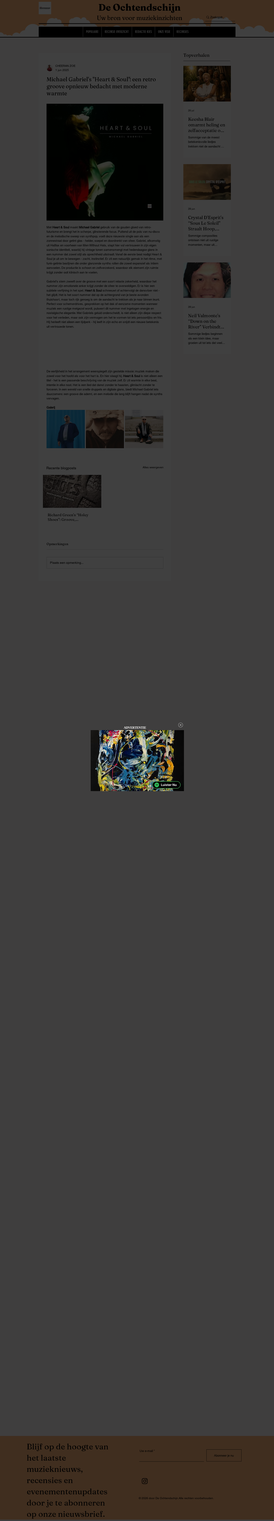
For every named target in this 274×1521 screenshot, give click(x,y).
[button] (180, 725)
